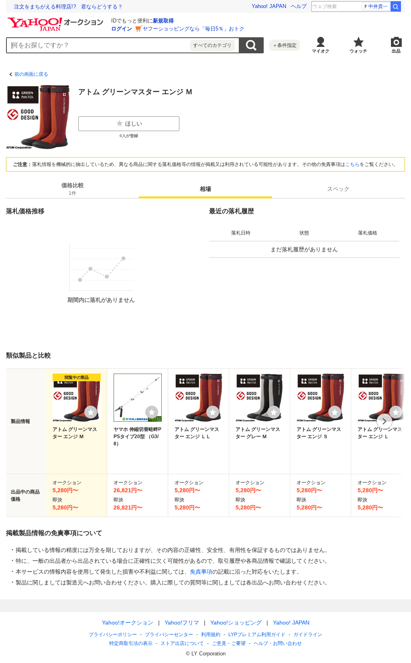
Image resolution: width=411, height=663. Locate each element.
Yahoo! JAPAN (269, 6)
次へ (384, 421)
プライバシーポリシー (113, 634)
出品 (396, 51)
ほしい (133, 123)
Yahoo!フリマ (182, 622)
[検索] (396, 6)
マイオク (321, 51)
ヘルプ (299, 6)
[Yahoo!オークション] (56, 19)
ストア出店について (182, 643)
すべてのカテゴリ (212, 45)
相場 (205, 189)
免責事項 (201, 571)
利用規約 (210, 634)
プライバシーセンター (169, 634)
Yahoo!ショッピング (236, 622)
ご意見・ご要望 (229, 643)
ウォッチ (358, 51)
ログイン (121, 29)
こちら (352, 164)
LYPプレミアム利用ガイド (256, 634)
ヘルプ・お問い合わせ (278, 643)
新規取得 (163, 21)
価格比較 (72, 189)
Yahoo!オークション (127, 622)
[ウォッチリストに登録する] (90, 412)
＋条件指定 (285, 45)
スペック (338, 189)
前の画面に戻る (31, 74)
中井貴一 (378, 6)
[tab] (72, 189)
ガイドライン (307, 634)
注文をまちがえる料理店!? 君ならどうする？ (68, 7)
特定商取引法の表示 (131, 643)
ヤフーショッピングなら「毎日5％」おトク (193, 29)
